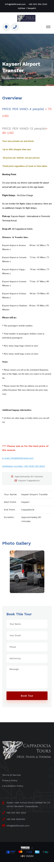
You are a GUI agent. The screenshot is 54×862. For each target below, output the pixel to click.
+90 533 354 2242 (38, 4)
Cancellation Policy (12, 786)
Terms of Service (11, 775)
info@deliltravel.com (15, 4)
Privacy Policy (9, 780)
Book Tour (27, 695)
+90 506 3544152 (15, 819)
